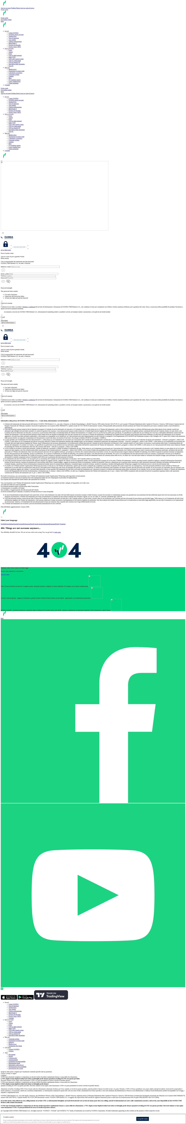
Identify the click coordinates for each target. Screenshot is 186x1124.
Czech (36, 524)
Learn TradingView (15, 81)
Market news (12, 69)
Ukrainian (62, 524)
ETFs (10, 54)
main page (57, 532)
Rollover (11, 1042)
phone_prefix (5, 274)
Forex (10, 50)
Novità (11, 1056)
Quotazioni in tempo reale (16, 71)
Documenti (12, 1054)
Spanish (15, 524)
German (20, 524)
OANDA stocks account (16, 34)
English (3, 524)
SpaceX (11, 66)
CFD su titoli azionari (15, 55)
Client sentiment (13, 83)
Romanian (52, 524)
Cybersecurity (13, 1058)
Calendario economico (15, 73)
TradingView (13, 36)
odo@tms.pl (8, 427)
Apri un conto (5, 574)
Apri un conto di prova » (8, 322)
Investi (7, 31)
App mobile (12, 40)
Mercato (7, 67)
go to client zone (6, 250)
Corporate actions (14, 74)
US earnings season (15, 80)
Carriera (11, 1051)
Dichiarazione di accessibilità (17, 1067)
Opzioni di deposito (15, 45)
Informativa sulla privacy (16, 1065)
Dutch (32, 524)
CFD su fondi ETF (14, 62)
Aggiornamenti (13, 1060)
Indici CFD (12, 57)
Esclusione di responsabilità (17, 1061)
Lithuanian (45, 524)
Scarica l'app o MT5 (15, 47)
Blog (10, 78)
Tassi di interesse (14, 38)
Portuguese (26, 524)
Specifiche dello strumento (17, 64)
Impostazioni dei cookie (16, 1068)
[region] (93, 1119)
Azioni (11, 52)
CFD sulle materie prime (16, 59)
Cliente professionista (15, 41)
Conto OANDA (14, 33)
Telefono (4, 276)
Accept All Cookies (142, 1119)
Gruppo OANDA (14, 1049)
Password (4, 278)
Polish (57, 524)
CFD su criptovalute (15, 60)
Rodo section (5, 258)
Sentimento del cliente (15, 1046)
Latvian (40, 524)
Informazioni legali (14, 1063)
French (7, 524)
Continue (3, 1075)
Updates (11, 76)
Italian (11, 524)
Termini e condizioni (28, 307)
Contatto (7, 85)
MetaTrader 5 (13, 43)
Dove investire (9, 48)
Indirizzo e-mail (6, 267)
